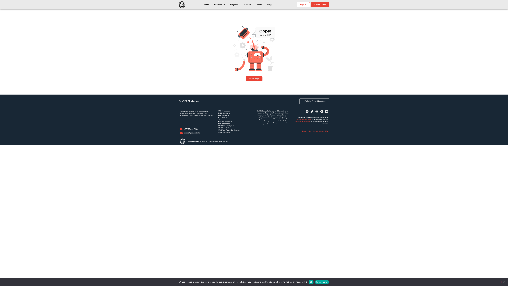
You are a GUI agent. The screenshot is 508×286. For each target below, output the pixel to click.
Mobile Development (224, 113)
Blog (269, 5)
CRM (326, 131)
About (259, 5)
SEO (219, 119)
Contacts (247, 5)
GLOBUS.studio (189, 101)
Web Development (224, 111)
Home (206, 5)
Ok (311, 282)
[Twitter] (311, 111)
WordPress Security (224, 132)
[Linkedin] (326, 111)
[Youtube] (316, 111)
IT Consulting (222, 117)
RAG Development (224, 115)
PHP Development (224, 123)
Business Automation (225, 121)
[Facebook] (307, 111)
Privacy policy (322, 282)
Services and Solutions (302, 121)
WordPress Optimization (226, 128)
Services (218, 5)
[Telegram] (321, 111)
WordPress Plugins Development (228, 130)
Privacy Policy (307, 131)
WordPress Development (226, 126)
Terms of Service (318, 131)
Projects (234, 5)
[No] (504, 282)
